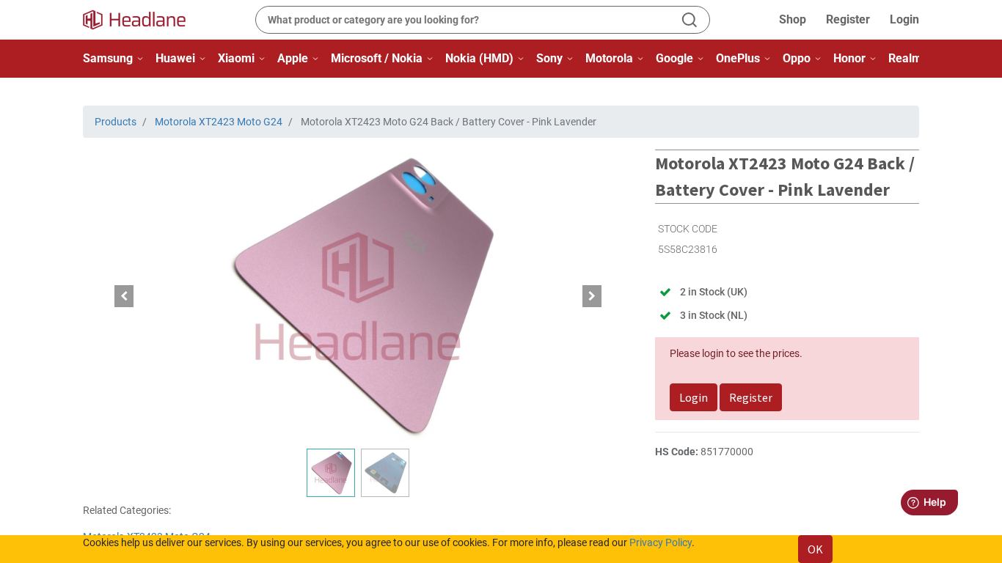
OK (815, 549)
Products (115, 122)
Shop (792, 19)
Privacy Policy (660, 542)
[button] (124, 296)
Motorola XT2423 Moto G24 (218, 122)
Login (904, 19)
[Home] (143, 20)
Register (848, 19)
